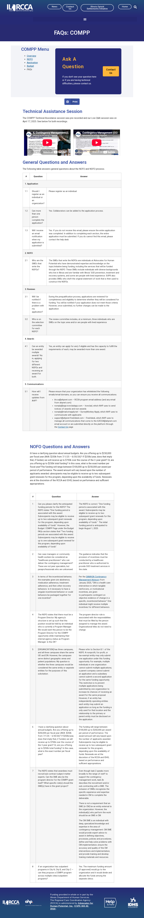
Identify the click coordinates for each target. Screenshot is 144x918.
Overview (31, 56)
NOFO (30, 59)
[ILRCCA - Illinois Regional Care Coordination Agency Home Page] (20, 7)
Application (32, 62)
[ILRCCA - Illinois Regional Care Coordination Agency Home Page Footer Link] (11, 902)
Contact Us (63, 427)
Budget (30, 66)
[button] (135, 7)
